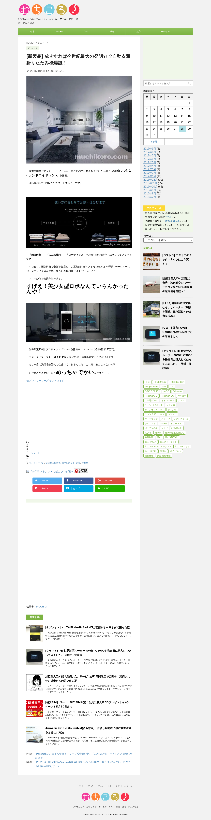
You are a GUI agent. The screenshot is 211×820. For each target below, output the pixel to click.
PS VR (59, 31)
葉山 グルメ (150, 442)
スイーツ (165, 419)
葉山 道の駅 (150, 451)
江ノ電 (148, 432)
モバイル (165, 31)
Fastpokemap (151, 386)
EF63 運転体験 (176, 382)
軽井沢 (163, 451)
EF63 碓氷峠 (160, 382)
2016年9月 (149, 190)
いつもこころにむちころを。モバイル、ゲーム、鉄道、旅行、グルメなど (105, 807)
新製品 (85, 463)
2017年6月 (149, 159)
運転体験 (149, 455)
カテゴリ (148, 235)
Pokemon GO (167, 396)
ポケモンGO (176, 423)
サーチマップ (151, 419)
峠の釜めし (176, 428)
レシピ (164, 428)
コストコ (172, 414)
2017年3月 (149, 169)
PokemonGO (151, 396)
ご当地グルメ (151, 400)
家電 (78, 463)
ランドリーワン (36, 463)
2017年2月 (149, 172)
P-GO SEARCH (152, 391)
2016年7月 (149, 197)
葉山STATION (171, 437)
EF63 (147, 382)
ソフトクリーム (181, 419)
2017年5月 (149, 162)
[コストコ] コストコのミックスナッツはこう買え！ (177, 259)
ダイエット (150, 423)
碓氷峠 (158, 432)
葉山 (159, 437)
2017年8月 (149, 152)
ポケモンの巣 (151, 428)
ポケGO (163, 423)
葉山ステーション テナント (158, 446)
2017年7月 (149, 155)
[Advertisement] (79, 413)
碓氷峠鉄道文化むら (174, 432)
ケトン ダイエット (154, 405)
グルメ (85, 31)
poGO (166, 391)
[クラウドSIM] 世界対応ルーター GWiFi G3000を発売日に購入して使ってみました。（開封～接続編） (177, 359)
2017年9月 (149, 148)
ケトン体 (170, 405)
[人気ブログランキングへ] (81, 471)
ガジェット (34, 453)
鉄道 (112, 31)
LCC (172, 386)
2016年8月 (149, 193)
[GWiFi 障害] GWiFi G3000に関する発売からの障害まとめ (177, 332)
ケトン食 (172, 409)
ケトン (181, 400)
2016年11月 (150, 183)
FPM (164, 386)
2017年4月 (149, 165)
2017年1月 (149, 176)
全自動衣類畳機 (52, 463)
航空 (138, 31)
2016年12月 (150, 179)
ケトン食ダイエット (154, 414)
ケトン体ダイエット (154, 409)
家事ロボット (68, 463)
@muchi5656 (172, 220)
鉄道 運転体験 (164, 455)
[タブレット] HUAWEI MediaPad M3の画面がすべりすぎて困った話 (87, 627)
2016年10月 (150, 186)
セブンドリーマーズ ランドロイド (45, 380)
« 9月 (154, 141)
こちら (168, 216)
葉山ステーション (168, 442)
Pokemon (177, 391)
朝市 (32, 31)
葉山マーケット (182, 446)
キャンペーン (167, 400)
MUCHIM (41, 606)
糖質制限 (149, 437)
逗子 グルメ (175, 451)
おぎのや (182, 396)
